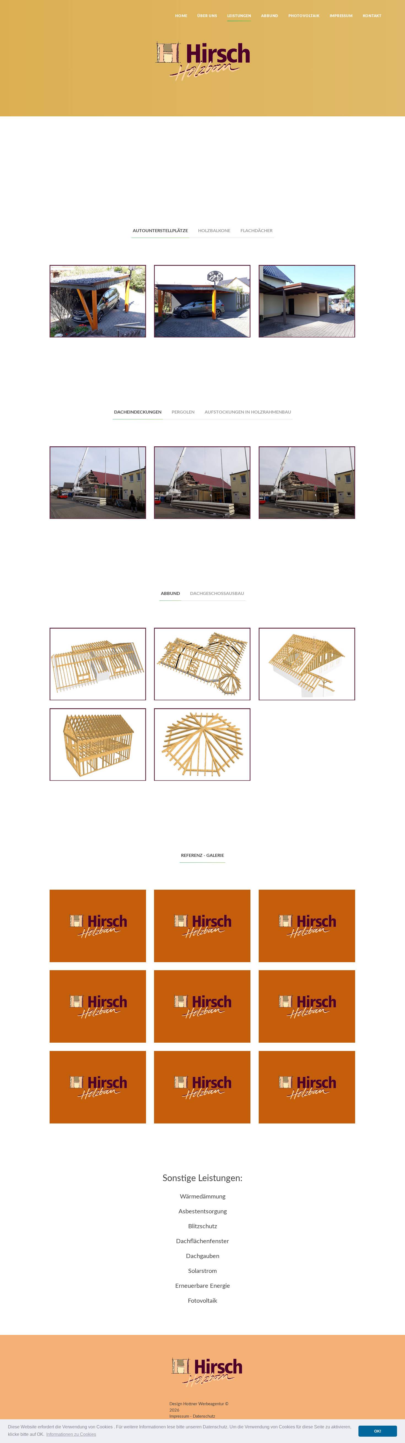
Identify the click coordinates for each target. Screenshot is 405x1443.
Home (181, 16)
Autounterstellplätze (160, 231)
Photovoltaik (303, 16)
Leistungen (239, 16)
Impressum (341, 16)
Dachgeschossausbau (217, 593)
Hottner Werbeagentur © (205, 1404)
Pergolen (183, 412)
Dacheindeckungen (137, 412)
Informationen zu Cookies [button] (71, 1434)
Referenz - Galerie (202, 855)
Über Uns (207, 16)
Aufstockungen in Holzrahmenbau (248, 412)
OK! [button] (377, 1431)
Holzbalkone (214, 231)
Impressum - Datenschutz (192, 1416)
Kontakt (372, 16)
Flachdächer (256, 231)
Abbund (269, 16)
